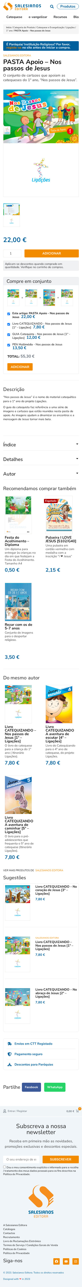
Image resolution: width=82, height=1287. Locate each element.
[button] (41, 446)
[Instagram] (75, 1261)
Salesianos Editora (17, 55)
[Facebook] (56, 1261)
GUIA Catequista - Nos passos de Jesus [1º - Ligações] (41, 336)
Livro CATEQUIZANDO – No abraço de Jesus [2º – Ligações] (56, 993)
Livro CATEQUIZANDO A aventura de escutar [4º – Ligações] (60, 734)
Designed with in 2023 (16, 1279)
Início (9, 27)
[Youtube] (66, 1261)
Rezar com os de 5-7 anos (18, 626)
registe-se (13, 47)
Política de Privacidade (16, 1253)
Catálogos (9, 1229)
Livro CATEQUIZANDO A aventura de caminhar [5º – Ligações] (19, 824)
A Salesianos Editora (15, 1225)
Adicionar (51, 253)
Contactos (9, 1233)
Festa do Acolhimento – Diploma (17, 541)
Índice (9, 445)
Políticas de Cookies (14, 1249)
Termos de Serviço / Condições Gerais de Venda (31, 1245)
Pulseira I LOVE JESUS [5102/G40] (61, 539)
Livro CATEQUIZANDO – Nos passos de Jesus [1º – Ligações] (20, 734)
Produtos (67, 6)
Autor (9, 474)
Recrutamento (11, 1237)
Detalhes (13, 459)
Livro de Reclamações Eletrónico (22, 1241)
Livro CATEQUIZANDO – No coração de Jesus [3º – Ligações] (56, 890)
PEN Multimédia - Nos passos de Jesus (37, 344)
